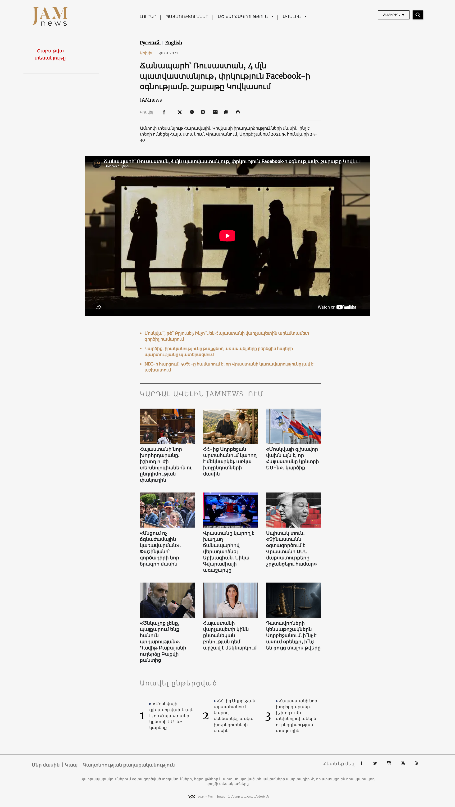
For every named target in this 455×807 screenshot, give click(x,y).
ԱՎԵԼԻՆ (292, 16)
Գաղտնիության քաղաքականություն (129, 764)
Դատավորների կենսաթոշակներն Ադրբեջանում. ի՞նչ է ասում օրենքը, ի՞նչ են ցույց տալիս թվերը (293, 635)
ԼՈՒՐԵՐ (148, 16)
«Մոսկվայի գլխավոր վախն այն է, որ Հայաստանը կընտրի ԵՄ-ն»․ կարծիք (292, 458)
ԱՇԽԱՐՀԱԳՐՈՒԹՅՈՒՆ (243, 16)
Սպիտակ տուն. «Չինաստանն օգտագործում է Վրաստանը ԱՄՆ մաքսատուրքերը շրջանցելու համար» (291, 548)
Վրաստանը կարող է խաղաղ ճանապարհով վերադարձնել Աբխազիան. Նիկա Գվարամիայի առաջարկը (228, 551)
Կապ (71, 764)
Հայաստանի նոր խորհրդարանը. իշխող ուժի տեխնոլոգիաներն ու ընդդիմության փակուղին (166, 464)
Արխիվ (148, 52)
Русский (150, 43)
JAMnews (151, 100)
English (173, 43)
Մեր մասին (46, 764)
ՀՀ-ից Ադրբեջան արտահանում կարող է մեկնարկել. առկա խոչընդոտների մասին (230, 461)
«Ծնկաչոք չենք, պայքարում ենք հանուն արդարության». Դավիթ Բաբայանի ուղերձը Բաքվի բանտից (163, 641)
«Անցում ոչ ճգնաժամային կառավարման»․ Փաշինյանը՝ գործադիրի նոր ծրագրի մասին (160, 548)
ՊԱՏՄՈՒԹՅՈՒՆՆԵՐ (187, 16)
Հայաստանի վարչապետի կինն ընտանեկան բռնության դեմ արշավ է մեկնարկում (230, 635)
